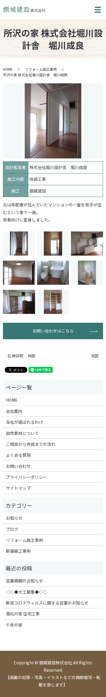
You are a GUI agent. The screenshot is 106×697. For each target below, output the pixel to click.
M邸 (95, 356)
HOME (8, 69)
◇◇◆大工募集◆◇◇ (26, 592)
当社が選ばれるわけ (24, 422)
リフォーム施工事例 (41, 69)
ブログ (12, 529)
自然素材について (22, 433)
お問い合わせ (18, 466)
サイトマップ (18, 488)
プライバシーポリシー (26, 477)
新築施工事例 (18, 551)
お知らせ (14, 518)
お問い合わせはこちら (53, 331)
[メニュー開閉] (98, 10)
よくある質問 (18, 455)
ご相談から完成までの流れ (30, 444)
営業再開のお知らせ (24, 581)
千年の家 (14, 625)
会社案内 (14, 411)
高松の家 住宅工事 (23, 614)
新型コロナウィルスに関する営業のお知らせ (47, 603)
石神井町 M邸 (21, 356)
